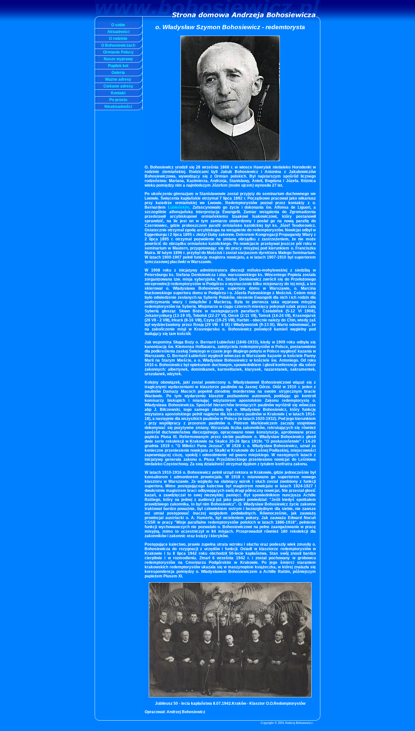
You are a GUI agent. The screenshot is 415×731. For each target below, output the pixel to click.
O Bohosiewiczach (118, 45)
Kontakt (118, 93)
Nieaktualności (118, 106)
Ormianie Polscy (118, 52)
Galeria (118, 72)
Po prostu (118, 100)
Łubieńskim (178, 207)
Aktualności (118, 31)
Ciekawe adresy (118, 86)
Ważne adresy (118, 79)
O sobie (118, 25)
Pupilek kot (118, 66)
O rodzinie (118, 38)
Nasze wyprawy (118, 59)
